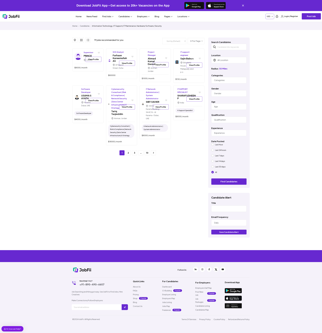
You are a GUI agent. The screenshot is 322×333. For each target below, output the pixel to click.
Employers (142, 16)
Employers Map (168, 298)
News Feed (92, 16)
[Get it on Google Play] (194, 5)
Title (213, 203)
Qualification (218, 115)
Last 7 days (219, 155)
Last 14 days (220, 161)
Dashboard (167, 287)
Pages (167, 16)
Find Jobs (107, 16)
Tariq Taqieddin (117, 112)
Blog (157, 16)
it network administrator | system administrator (153, 127)
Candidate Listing (202, 306)
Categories (217, 75)
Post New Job (199, 293)
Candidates (124, 16)
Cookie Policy (219, 319)
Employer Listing (169, 294)
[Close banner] (243, 5)
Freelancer (166, 310)
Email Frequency (219, 217)
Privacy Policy (205, 319)
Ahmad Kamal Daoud (152, 61)
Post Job (311, 16)
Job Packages (199, 300)
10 (147, 152)
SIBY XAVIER (152, 101)
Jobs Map (166, 306)
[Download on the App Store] (216, 5)
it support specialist (185, 110)
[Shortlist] (98, 53)
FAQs (135, 290)
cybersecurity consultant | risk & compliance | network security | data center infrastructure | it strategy (120, 130)
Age (213, 102)
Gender (215, 89)
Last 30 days (220, 166)
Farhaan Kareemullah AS (120, 58)
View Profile (93, 59)
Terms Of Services (189, 319)
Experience (217, 128)
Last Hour (219, 144)
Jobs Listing (167, 302)
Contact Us (137, 306)
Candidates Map (202, 310)
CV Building (167, 290)
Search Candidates (221, 42)
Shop (135, 298)
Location (215, 55)
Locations (182, 16)
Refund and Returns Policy (239, 319)
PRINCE (88, 55)
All (216, 172)
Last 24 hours (220, 150)
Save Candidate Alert (229, 232)
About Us (136, 287)
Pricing (136, 294)
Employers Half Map (203, 288)
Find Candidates (228, 181)
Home (79, 16)
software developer (83, 113)
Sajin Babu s (186, 58)
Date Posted (217, 141)
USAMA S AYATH (86, 97)
